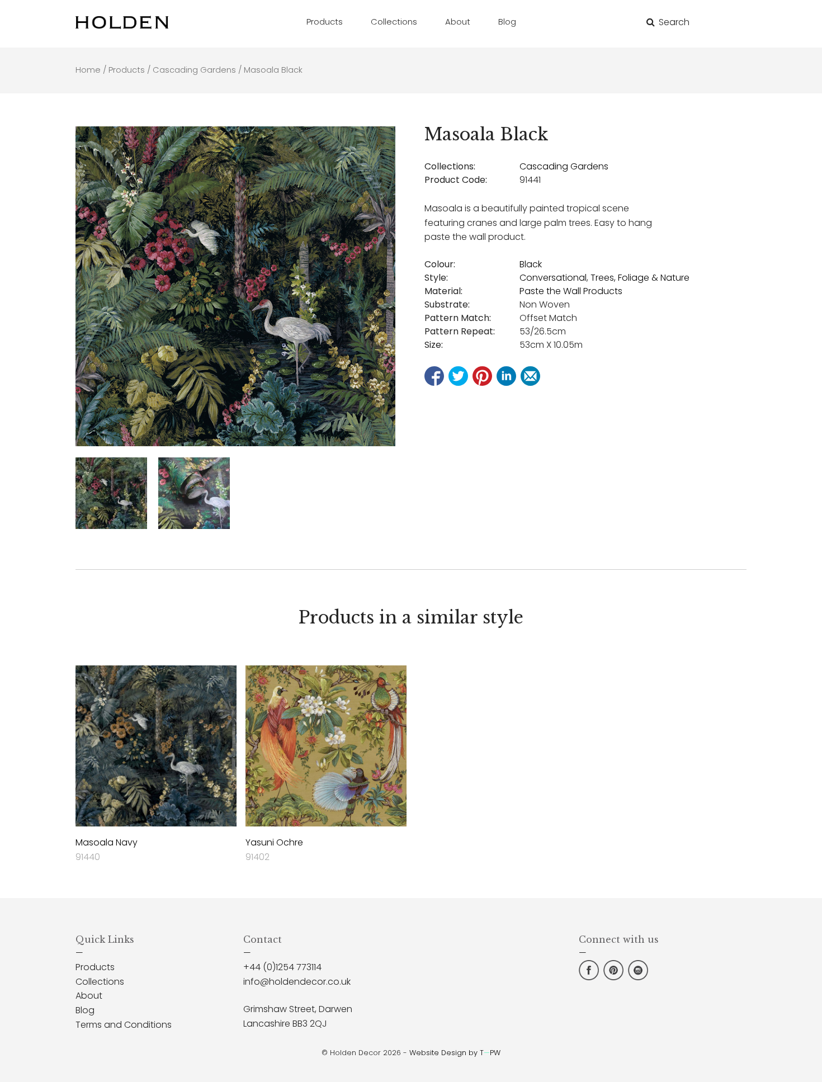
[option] (235, 286)
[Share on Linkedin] (506, 376)
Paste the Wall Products (570, 291)
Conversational (553, 277)
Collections (99, 981)
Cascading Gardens (194, 69)
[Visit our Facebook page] (589, 977)
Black (530, 264)
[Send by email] (530, 376)
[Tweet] (458, 376)
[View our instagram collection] (638, 977)
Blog (85, 1010)
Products (126, 69)
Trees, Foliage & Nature (639, 277)
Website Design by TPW (454, 1052)
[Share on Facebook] (434, 376)
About (88, 995)
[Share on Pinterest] (482, 376)
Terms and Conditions (123, 1024)
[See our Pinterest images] (613, 977)
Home (88, 69)
